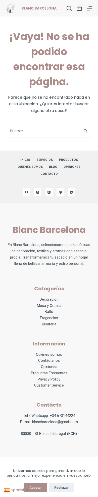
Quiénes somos (30, 167)
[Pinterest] (60, 192)
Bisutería (49, 324)
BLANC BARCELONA (39, 8)
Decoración (49, 299)
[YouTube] (49, 192)
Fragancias (49, 318)
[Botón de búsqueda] (85, 131)
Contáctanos (49, 360)
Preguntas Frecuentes (49, 373)
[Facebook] (26, 192)
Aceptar (35, 487)
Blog (53, 167)
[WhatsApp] (71, 192)
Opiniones (49, 366)
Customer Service (49, 385)
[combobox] (42, 131)
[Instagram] (37, 192)
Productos (68, 160)
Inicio (25, 160)
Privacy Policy (49, 379)
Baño (49, 311)
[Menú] (89, 8)
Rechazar (61, 487)
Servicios (44, 160)
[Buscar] (69, 8)
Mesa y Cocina (49, 305)
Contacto (49, 174)
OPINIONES (72, 167)
